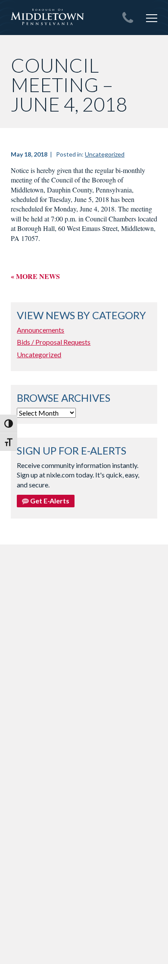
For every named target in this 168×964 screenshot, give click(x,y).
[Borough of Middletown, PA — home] (47, 17)
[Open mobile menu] (151, 18)
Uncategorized (104, 154)
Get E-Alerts (49, 500)
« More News (35, 276)
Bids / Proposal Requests (53, 342)
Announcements (40, 330)
